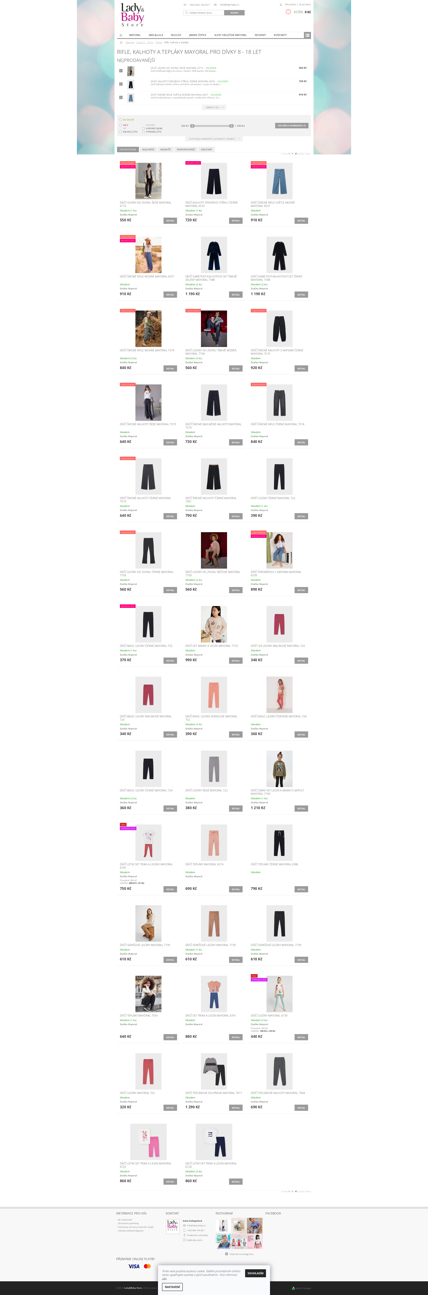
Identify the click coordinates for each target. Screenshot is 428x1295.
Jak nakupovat (125, 1219)
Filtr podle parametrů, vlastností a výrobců (212, 139)
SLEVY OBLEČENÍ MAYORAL (230, 35)
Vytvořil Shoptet (303, 1288)
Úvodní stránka (121, 35)
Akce (125, 125)
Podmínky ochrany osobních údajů (136, 1226)
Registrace (305, 4)
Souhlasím (255, 1273)
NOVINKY (260, 35)
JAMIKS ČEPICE (197, 35)
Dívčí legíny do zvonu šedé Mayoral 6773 (183, 68)
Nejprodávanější (186, 149)
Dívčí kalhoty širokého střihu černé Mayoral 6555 (189, 81)
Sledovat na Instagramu (242, 1254)
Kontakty (280, 35)
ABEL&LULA (156, 35)
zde (164, 1278)
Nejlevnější (148, 149)
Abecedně (206, 149)
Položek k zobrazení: (292, 125)
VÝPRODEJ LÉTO (153, 131)
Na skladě (128, 119)
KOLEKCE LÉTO (130, 131)
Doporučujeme (154, 128)
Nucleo (176, 35)
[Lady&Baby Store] (133, 18)
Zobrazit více (212, 107)
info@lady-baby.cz (196, 1225)
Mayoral (135, 35)
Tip (124, 128)
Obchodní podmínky (128, 1223)
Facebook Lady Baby (197, 1235)
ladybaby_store (194, 1240)
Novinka (150, 125)
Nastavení (172, 1287)
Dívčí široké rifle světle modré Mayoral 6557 (186, 94)
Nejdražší (165, 149)
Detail (170, 220)
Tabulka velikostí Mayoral (130, 1230)
